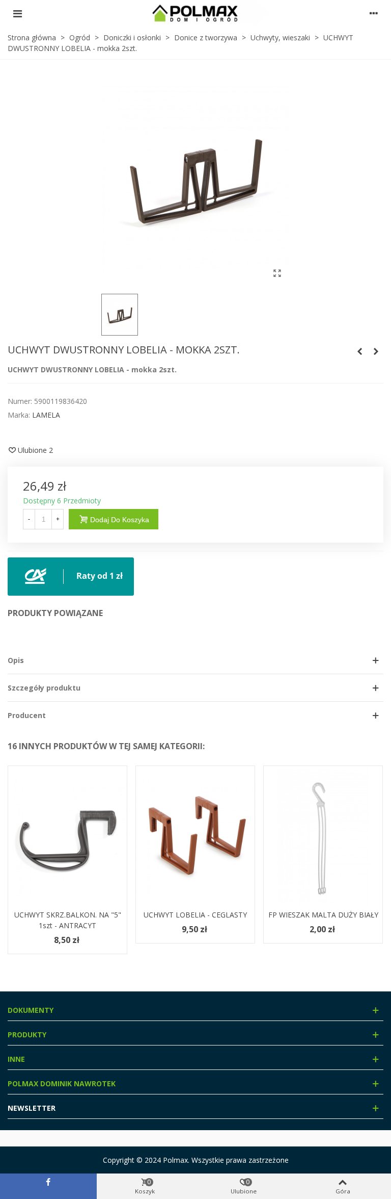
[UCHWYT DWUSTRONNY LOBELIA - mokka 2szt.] (277, 272)
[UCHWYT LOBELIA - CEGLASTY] (375, 351)
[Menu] (17, 13)
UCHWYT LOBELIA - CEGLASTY (195, 915)
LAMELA (46, 415)
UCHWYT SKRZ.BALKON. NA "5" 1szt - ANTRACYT (67, 920)
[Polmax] (195, 13)
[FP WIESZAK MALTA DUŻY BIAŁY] (323, 836)
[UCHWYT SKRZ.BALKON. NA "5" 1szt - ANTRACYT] (67, 836)
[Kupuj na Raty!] (71, 575)
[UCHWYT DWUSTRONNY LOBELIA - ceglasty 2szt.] (359, 351)
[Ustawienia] (373, 13)
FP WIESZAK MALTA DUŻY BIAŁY (323, 915)
